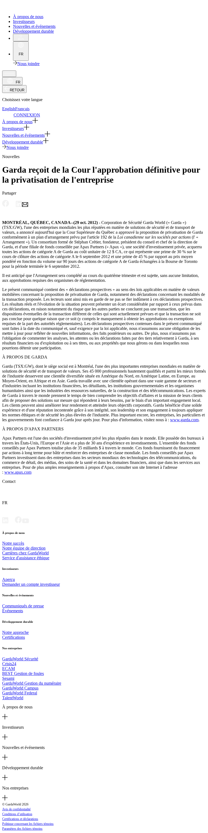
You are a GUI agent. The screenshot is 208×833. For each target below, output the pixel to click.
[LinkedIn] (5, 522)
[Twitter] (11, 522)
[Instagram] (32, 522)
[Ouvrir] (9, 74)
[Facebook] (18, 522)
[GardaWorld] (27, 7)
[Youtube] (25, 522)
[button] (104, 121)
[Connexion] (21, 37)
